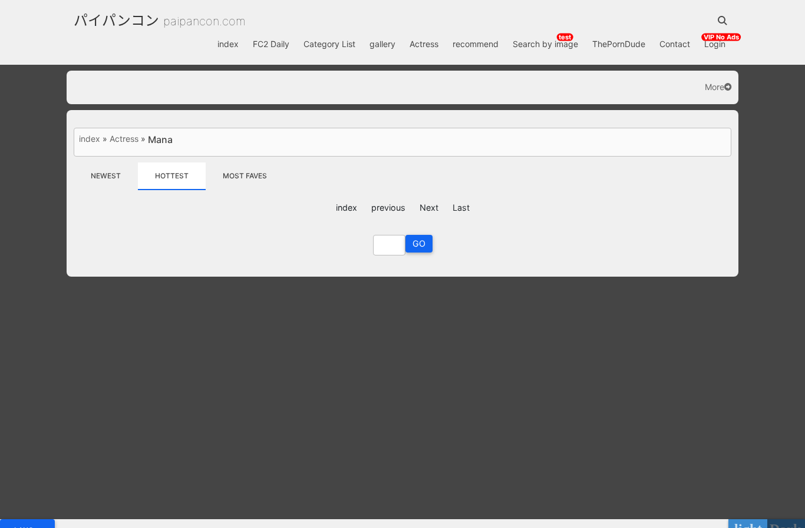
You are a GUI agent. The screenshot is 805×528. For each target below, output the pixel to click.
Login (714, 44)
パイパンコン (116, 20)
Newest (106, 175)
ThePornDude (618, 44)
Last (461, 207)
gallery (382, 44)
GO (419, 243)
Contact (674, 44)
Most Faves (245, 175)
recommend (476, 44)
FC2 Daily (271, 44)
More (714, 87)
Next (429, 207)
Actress (424, 44)
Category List (329, 44)
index (228, 44)
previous (388, 207)
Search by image (545, 44)
